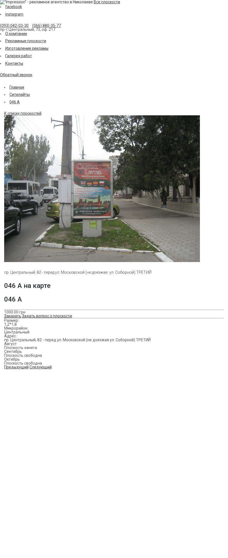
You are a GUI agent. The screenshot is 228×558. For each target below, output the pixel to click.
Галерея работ (18, 56)
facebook (13, 6)
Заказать (12, 316)
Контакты (14, 63)
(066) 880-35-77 (46, 25)
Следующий (40, 367)
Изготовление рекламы (26, 48)
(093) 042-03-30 (14, 25)
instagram (14, 14)
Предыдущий (16, 367)
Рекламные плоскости (25, 41)
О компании (16, 33)
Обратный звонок (16, 75)
